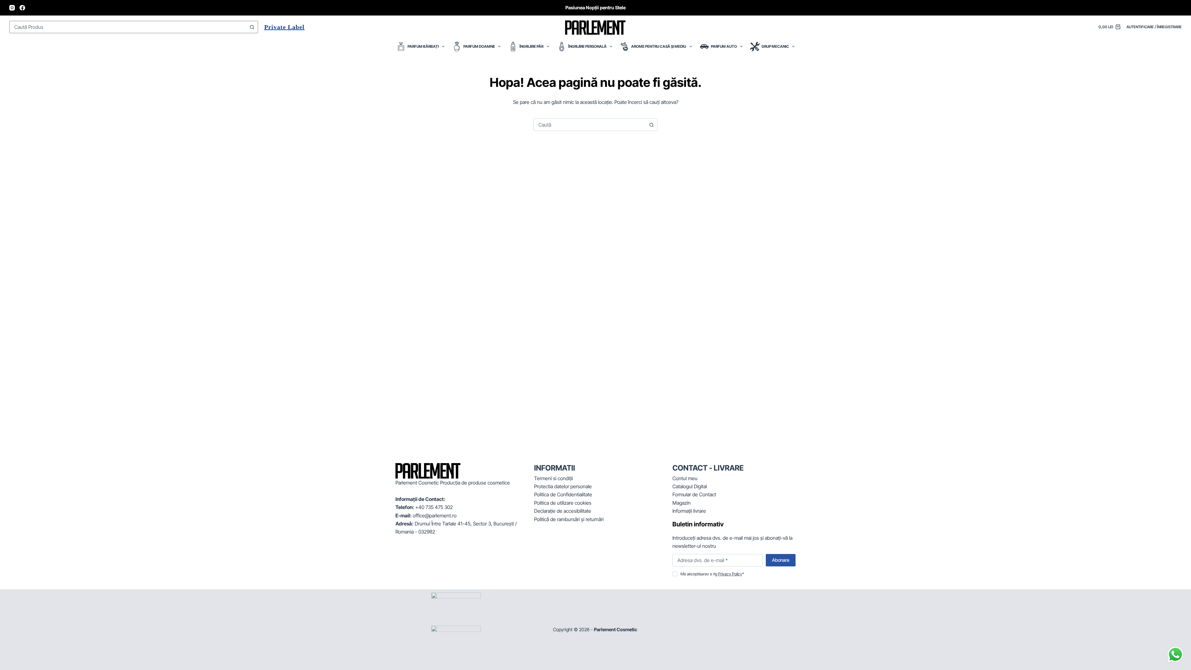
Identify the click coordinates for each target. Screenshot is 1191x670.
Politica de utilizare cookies (562, 503)
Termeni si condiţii (553, 478)
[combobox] (128, 27)
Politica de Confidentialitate (563, 494)
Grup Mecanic (775, 46)
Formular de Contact (694, 494)
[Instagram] (12, 8)
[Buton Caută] (252, 27)
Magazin (681, 503)
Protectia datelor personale (563, 486)
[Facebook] (22, 8)
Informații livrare (689, 511)
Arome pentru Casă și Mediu (658, 46)
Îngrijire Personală (587, 46)
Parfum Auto (724, 46)
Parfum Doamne (479, 46)
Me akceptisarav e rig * (712, 573)
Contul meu (685, 478)
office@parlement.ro (435, 515)
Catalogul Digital (689, 486)
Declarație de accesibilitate (562, 511)
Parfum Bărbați (423, 46)
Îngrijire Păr (531, 46)
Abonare (780, 560)
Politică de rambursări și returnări (569, 519)
